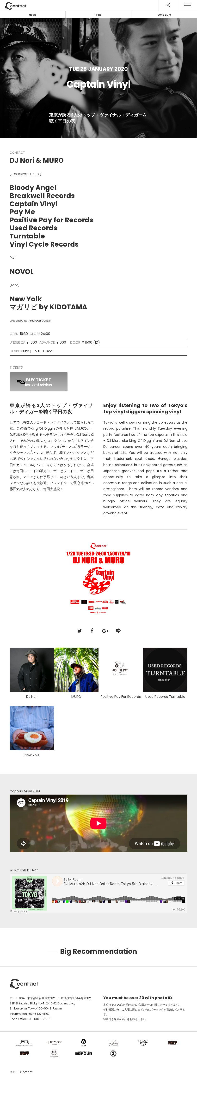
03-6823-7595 (39, 1019)
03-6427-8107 (39, 1014)
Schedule (164, 15)
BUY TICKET (38, 381)
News (33, 15)
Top (98, 15)
